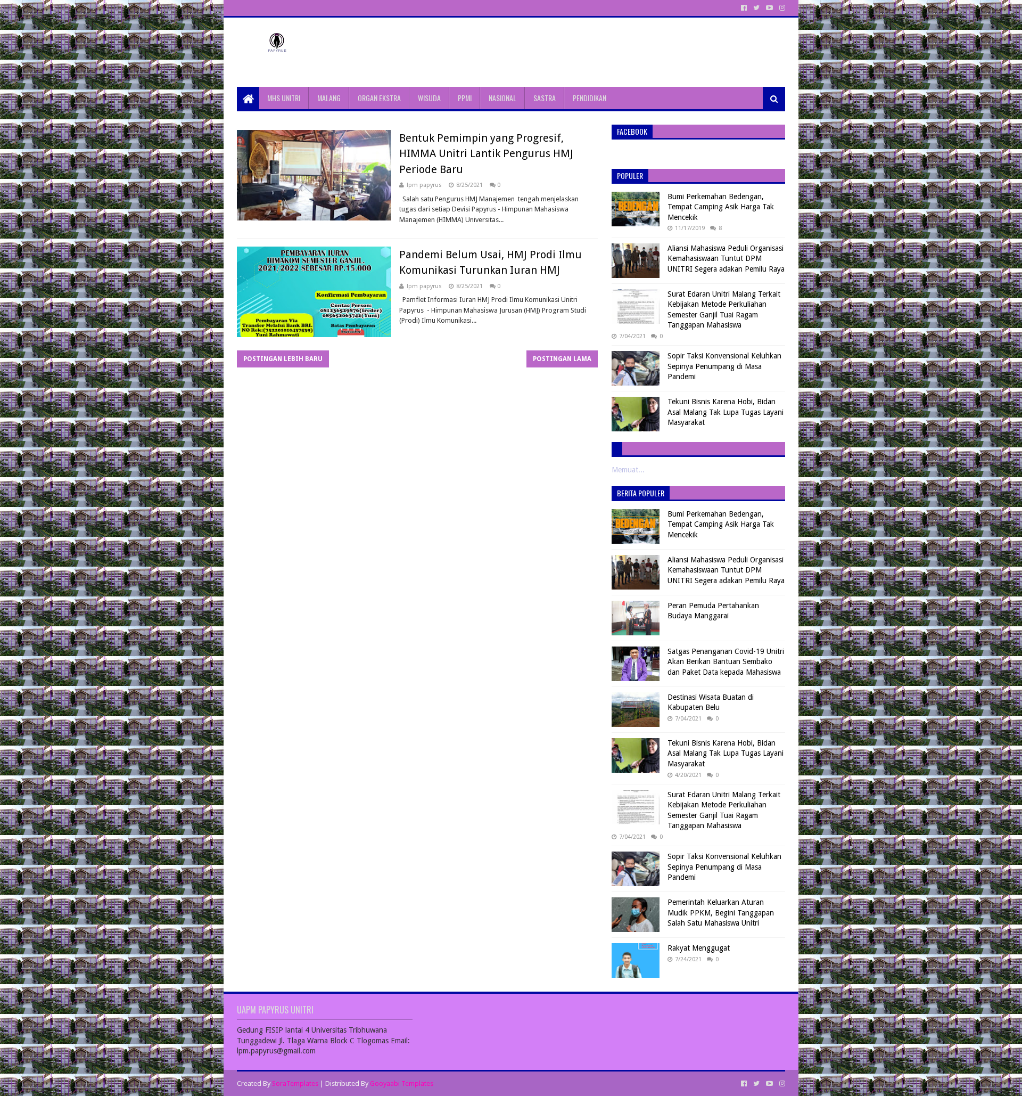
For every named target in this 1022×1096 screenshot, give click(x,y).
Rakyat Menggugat (698, 948)
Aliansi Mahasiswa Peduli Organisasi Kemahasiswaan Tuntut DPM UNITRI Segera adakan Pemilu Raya (726, 258)
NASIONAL (502, 97)
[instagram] (781, 8)
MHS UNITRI (283, 97)
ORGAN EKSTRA (379, 97)
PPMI (465, 97)
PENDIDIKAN (589, 97)
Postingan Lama (562, 359)
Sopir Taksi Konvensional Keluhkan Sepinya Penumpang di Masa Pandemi (724, 366)
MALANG (329, 97)
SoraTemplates (295, 1083)
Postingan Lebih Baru (283, 359)
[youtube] (769, 8)
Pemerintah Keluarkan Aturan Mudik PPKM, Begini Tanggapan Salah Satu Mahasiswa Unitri (720, 912)
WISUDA (429, 97)
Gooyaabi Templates (401, 1083)
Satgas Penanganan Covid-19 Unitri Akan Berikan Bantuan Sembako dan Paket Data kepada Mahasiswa (725, 661)
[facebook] (744, 8)
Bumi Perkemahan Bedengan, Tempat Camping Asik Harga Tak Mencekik (720, 207)
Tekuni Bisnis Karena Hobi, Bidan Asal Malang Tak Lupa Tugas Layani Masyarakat (725, 412)
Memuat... (628, 469)
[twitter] (756, 8)
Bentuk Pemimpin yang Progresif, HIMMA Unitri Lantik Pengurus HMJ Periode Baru (486, 154)
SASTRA (544, 97)
